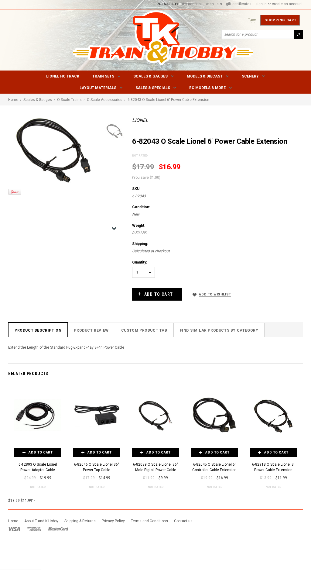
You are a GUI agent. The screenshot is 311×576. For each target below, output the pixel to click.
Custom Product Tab (144, 330)
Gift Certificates (238, 4)
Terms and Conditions (149, 521)
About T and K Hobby (41, 521)
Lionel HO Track (62, 76)
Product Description (38, 330)
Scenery (250, 76)
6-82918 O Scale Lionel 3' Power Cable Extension (273, 467)
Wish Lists (214, 4)
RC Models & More (207, 88)
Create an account (287, 4)
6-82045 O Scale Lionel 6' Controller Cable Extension (214, 467)
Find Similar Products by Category (219, 330)
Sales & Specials (152, 88)
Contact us (183, 521)
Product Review (91, 330)
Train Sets (103, 76)
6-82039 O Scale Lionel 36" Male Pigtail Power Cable (155, 467)
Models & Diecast (205, 76)
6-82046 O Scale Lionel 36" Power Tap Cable (96, 467)
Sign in (261, 4)
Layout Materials (98, 88)
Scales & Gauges (150, 76)
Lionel (140, 120)
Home (13, 521)
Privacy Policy (113, 521)
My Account (192, 4)
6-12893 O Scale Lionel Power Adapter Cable (38, 467)
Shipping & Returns (80, 521)
